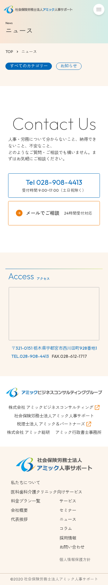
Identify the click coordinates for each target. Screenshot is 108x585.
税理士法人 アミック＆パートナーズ (51, 424)
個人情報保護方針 (75, 559)
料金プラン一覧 (25, 501)
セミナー (67, 510)
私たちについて (25, 482)
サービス (67, 501)
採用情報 (67, 538)
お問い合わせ (72, 547)
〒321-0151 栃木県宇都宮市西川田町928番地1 (54, 348)
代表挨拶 (19, 519)
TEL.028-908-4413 (30, 356)
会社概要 (19, 510)
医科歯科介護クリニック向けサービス (46, 492)
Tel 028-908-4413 (54, 182)
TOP (9, 51)
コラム (65, 528)
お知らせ (68, 66)
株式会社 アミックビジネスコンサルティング (50, 407)
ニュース (67, 519)
